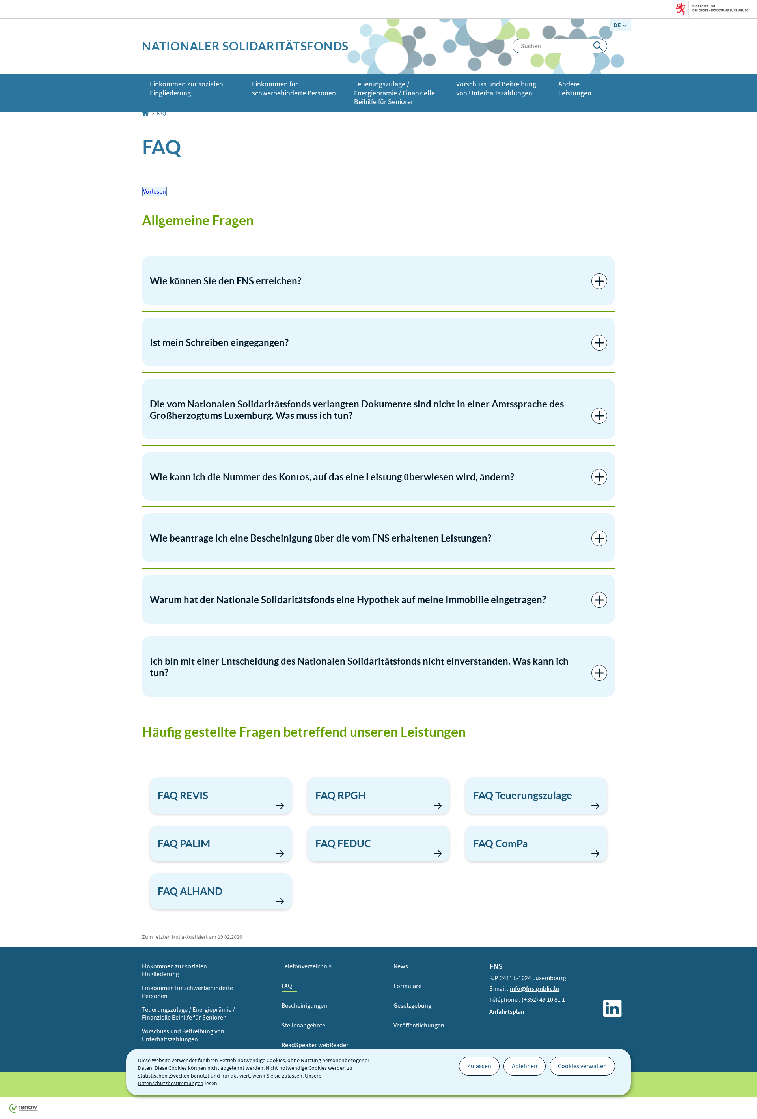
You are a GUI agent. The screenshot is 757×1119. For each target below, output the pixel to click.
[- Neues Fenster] (613, 1010)
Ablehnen (524, 1066)
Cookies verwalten (582, 1066)
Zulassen (479, 1066)
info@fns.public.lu (534, 988)
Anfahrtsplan (506, 1011)
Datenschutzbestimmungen (170, 1083)
